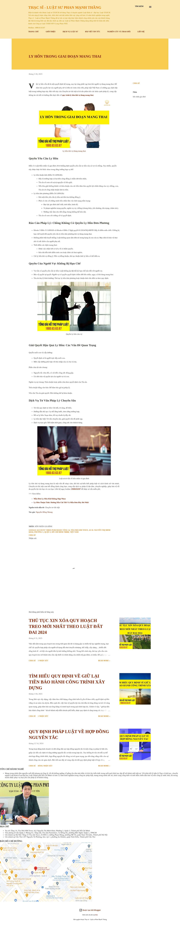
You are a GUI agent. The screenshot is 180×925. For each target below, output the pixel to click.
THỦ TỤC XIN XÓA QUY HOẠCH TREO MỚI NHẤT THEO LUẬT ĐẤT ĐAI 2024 (66, 626)
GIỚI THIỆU (51, 32)
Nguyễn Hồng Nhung (44, 512)
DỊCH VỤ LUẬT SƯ (70, 32)
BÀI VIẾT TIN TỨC (92, 32)
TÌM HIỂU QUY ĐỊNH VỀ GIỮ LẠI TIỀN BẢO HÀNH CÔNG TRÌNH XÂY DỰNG (67, 682)
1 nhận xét (43, 716)
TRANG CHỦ (33, 32)
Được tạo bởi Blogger (91, 910)
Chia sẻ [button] (136, 83)
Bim (96, 915)
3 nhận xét (43, 661)
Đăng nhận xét (45, 766)
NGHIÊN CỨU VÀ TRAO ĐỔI (118, 32)
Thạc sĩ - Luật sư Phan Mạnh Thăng (64, 7)
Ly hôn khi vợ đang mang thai (74, 151)
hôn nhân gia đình (139, 97)
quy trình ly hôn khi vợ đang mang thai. (78, 95)
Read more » (104, 661)
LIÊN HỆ (141, 32)
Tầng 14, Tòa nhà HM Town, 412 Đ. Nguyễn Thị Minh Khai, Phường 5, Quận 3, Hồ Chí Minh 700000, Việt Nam (69, 531)
